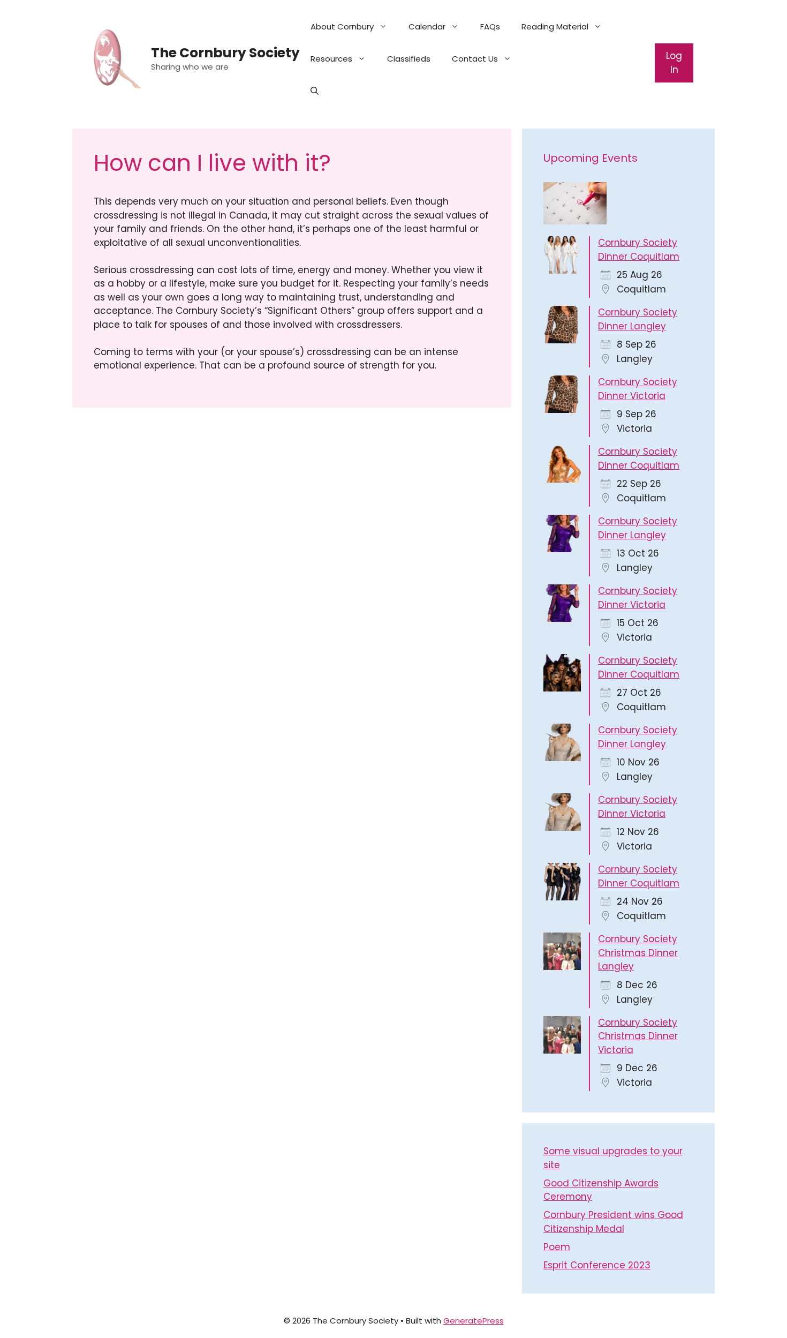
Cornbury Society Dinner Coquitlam (638, 249)
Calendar (426, 26)
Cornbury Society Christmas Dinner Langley (638, 953)
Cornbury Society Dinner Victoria (637, 388)
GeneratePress (473, 1320)
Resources (331, 58)
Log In (674, 62)
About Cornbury (342, 26)
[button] (314, 91)
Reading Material (554, 26)
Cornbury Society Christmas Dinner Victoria (638, 1036)
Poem (556, 1247)
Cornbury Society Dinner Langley (637, 319)
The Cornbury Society (225, 52)
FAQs (490, 26)
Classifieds (408, 58)
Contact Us (475, 58)
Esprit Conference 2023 (596, 1265)
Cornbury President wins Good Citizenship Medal (613, 1221)
